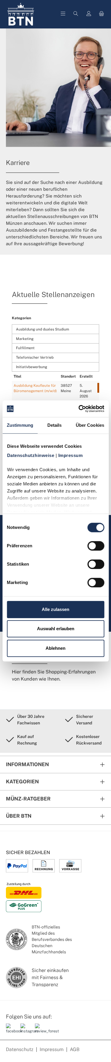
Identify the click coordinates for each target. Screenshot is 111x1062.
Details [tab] (54, 425)
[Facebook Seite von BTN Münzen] (11, 1031)
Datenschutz (19, 1049)
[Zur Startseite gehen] (21, 14)
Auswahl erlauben (55, 628)
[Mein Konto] (88, 14)
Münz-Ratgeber (28, 799)
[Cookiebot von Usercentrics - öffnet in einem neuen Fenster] (79, 409)
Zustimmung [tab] (20, 425)
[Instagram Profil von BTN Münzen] (25, 1031)
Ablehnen (55, 648)
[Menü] (63, 14)
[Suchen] (75, 14)
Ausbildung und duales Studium (42, 329)
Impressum (52, 1049)
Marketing (24, 339)
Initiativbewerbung (31, 367)
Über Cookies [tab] (90, 425)
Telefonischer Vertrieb (35, 357)
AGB (75, 1049)
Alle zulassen (55, 609)
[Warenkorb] (101, 14)
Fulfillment (25, 348)
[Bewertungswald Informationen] (40, 1031)
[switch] (95, 546)
